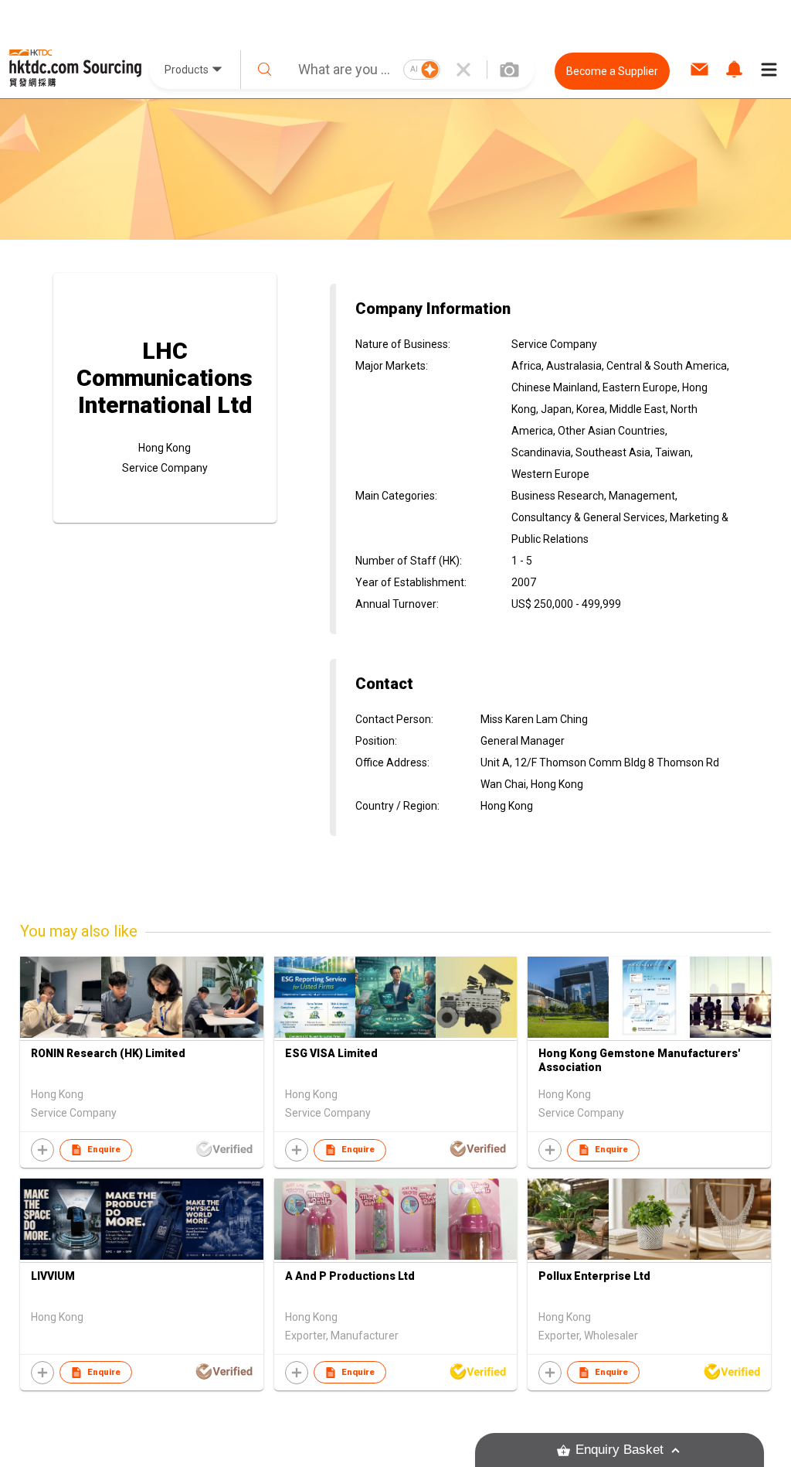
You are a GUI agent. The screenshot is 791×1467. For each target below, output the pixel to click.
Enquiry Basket (619, 1449)
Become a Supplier (612, 71)
